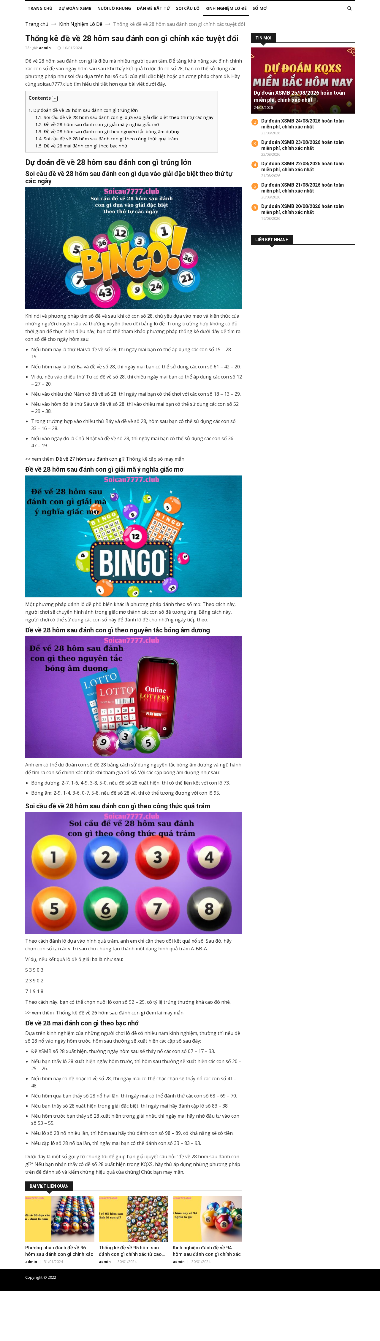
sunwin (37, 1337)
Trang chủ (36, 24)
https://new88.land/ (276, 1309)
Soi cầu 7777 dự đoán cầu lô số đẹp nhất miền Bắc (311, 1277)
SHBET (7, 1309)
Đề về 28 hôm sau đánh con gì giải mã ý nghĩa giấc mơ (97, 124)
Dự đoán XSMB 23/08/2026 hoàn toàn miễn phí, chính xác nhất (302, 145)
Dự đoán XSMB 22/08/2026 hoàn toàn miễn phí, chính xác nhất (302, 166)
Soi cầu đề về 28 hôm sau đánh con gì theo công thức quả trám (106, 138)
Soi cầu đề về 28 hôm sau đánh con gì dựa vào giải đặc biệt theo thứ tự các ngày (125, 117)
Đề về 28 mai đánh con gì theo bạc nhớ (81, 146)
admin (45, 47)
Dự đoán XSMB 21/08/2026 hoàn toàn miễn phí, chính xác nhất (302, 188)
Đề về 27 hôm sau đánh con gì (89, 459)
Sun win (9, 1330)
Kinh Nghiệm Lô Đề (80, 24)
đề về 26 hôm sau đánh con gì (112, 1012)
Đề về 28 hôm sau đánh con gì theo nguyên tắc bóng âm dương (107, 131)
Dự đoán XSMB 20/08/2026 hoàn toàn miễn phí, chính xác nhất (302, 209)
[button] (55, 98)
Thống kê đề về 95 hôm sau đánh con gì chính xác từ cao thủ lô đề (130, 1254)
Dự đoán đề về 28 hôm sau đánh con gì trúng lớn (83, 110)
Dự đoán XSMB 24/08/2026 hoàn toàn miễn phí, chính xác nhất (302, 124)
